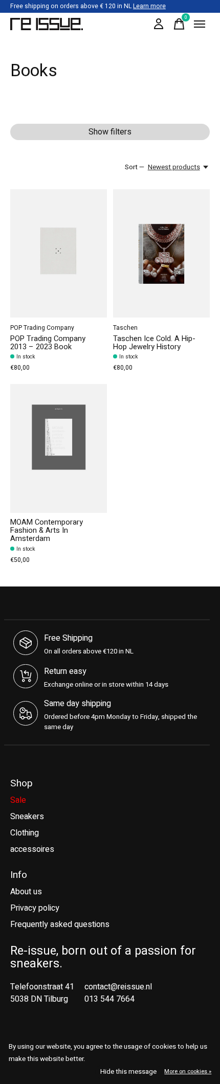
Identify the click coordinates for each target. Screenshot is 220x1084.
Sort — (134, 167)
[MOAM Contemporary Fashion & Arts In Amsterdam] (58, 448)
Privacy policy (34, 908)
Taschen (125, 327)
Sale (18, 800)
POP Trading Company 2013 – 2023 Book (47, 342)
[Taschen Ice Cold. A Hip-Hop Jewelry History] (161, 253)
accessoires (32, 849)
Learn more (149, 6)
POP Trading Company (42, 327)
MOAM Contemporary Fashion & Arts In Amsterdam (46, 530)
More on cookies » (187, 1071)
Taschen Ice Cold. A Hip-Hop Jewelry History (154, 342)
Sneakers (27, 816)
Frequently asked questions (59, 924)
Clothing (24, 833)
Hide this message (128, 1072)
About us (26, 892)
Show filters (110, 132)
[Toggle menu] (199, 24)
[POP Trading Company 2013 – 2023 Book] (58, 253)
